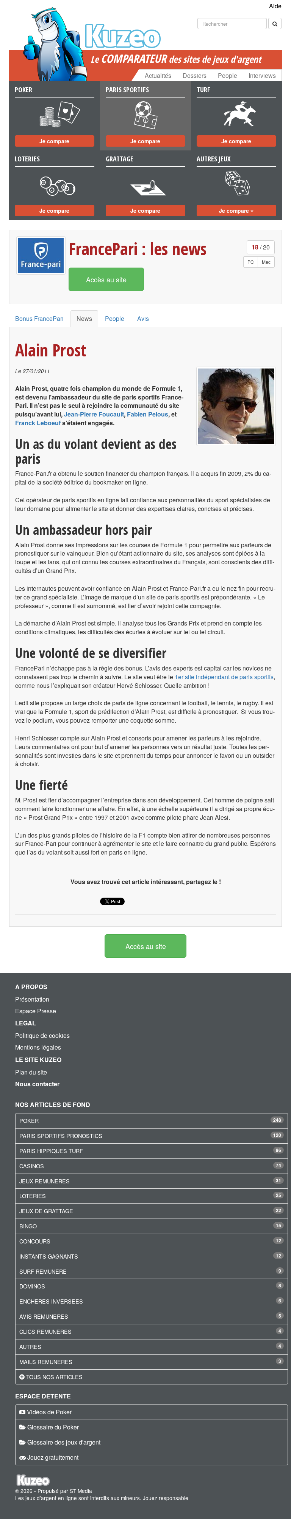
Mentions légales (38, 1047)
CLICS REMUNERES (45, 1331)
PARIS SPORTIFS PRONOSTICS (60, 1136)
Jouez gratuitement (52, 1457)
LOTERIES (32, 1196)
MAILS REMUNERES (45, 1362)
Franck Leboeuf (38, 422)
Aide (275, 6)
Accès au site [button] (106, 279)
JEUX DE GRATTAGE (46, 1211)
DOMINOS (32, 1286)
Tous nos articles (54, 1377)
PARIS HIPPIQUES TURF (51, 1151)
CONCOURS (34, 1241)
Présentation (32, 999)
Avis (143, 318)
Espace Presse (35, 1010)
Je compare (54, 141)
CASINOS (31, 1166)
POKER (29, 1120)
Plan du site (31, 1072)
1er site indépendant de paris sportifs (224, 676)
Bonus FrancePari (39, 318)
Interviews (262, 75)
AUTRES (30, 1346)
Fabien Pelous (147, 414)
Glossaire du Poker (53, 1427)
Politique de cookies (42, 1035)
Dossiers (195, 75)
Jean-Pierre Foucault (94, 414)
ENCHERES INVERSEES (51, 1301)
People (227, 75)
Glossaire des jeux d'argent (63, 1442)
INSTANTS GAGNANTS (48, 1256)
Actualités (158, 75)
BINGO (28, 1226)
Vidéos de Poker (49, 1412)
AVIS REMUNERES (43, 1316)
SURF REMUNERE (43, 1271)
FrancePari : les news (138, 248)
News (84, 318)
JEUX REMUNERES (44, 1181)
